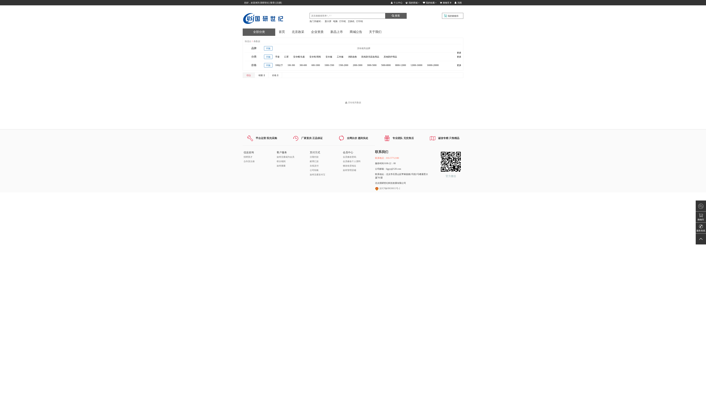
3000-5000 (372, 65)
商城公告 (356, 32)
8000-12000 (400, 65)
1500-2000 (343, 65)
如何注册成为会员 (285, 157)
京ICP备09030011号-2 (389, 188)
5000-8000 (386, 65)
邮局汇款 (314, 161)
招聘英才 (248, 157)
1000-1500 (329, 65)
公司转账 (314, 170)
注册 (279, 2)
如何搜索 (281, 165)
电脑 (335, 21)
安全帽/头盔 (299, 57)
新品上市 (336, 32)
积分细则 (281, 161)
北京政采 (298, 32)
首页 (282, 32)
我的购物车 (453, 16)
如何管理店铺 (349, 170)
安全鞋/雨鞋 (315, 57)
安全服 (329, 57)
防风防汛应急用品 (370, 57)
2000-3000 (357, 65)
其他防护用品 (390, 57)
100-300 (291, 65)
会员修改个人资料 (352, 161)
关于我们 (375, 32)
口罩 (286, 57)
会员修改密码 (349, 157)
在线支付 (314, 165)
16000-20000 (433, 65)
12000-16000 (416, 65)
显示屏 (328, 21)
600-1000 (315, 65)
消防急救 (352, 57)
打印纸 (359, 21)
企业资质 (317, 32)
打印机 (342, 21)
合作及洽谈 (249, 161)
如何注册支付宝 (317, 174)
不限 (268, 48)
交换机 (351, 21)
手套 (277, 57)
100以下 (279, 65)
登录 (272, 2)
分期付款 (314, 157)
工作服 (340, 57)
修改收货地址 (349, 165)
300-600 (303, 65)
